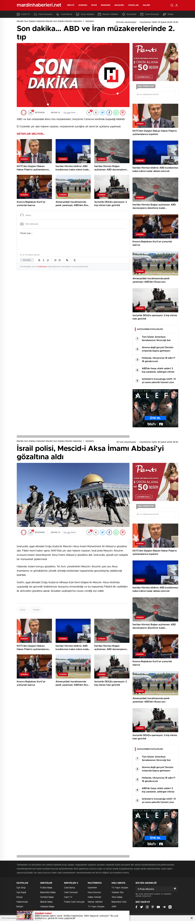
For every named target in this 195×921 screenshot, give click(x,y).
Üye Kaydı (21, 892)
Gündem (82, 5)
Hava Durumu (45, 14)
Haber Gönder (94, 897)
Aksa (22, 610)
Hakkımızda (22, 902)
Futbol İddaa (46, 888)
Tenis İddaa (117, 897)
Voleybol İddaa (47, 907)
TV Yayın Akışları (96, 907)
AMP (114, 907)
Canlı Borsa (66, 14)
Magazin (119, 5)
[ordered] (55, 260)
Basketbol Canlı (119, 902)
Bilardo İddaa (46, 902)
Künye (19, 897)
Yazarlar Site (118, 892)
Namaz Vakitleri (110, 14)
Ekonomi (105, 5)
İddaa (170, 14)
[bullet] (59, 260)
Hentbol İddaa (46, 897)
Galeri (146, 5)
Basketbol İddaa (47, 892)
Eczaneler (131, 14)
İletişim (19, 907)
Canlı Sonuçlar (152, 14)
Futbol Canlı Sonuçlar (74, 902)
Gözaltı (36, 610)
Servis (70, 5)
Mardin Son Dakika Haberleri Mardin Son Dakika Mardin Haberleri (49, 21)
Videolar (133, 5)
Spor (94, 5)
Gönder (27, 260)
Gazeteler (92, 888)
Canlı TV (25, 14)
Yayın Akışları (87, 14)
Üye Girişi (21, 888)
